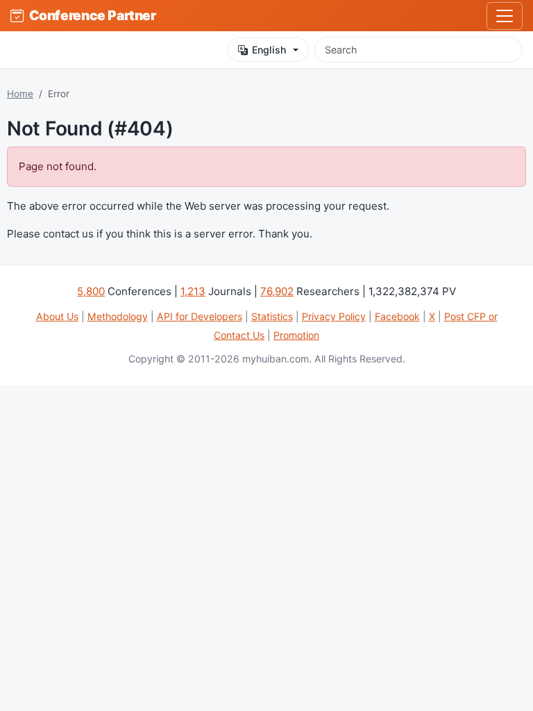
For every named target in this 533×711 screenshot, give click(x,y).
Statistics (272, 316)
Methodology (117, 316)
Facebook (397, 316)
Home (20, 93)
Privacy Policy (334, 316)
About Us (57, 316)
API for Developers (199, 316)
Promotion (296, 335)
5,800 (91, 291)
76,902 (277, 291)
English (269, 50)
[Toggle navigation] (505, 16)
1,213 (192, 291)
